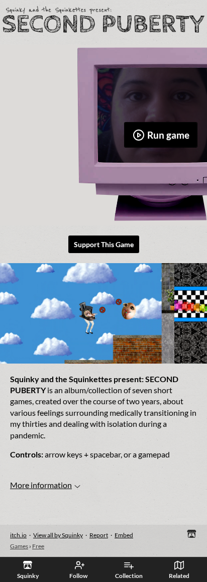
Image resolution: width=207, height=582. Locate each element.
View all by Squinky (58, 535)
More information (41, 485)
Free (38, 546)
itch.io (18, 535)
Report (98, 535)
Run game (168, 135)
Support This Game (104, 244)
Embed (124, 535)
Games (19, 546)
